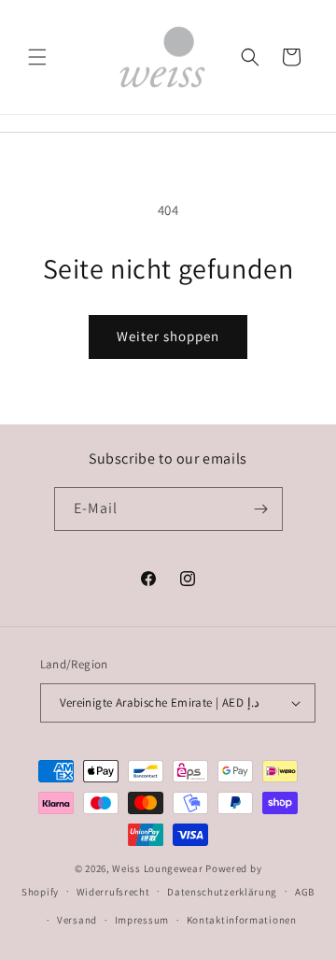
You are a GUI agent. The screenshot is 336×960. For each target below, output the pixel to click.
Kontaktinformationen (242, 919)
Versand (77, 919)
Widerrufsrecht (113, 891)
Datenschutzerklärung (222, 891)
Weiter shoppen (168, 336)
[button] (37, 57)
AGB (305, 891)
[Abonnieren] (261, 509)
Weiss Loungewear (157, 868)
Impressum (142, 919)
